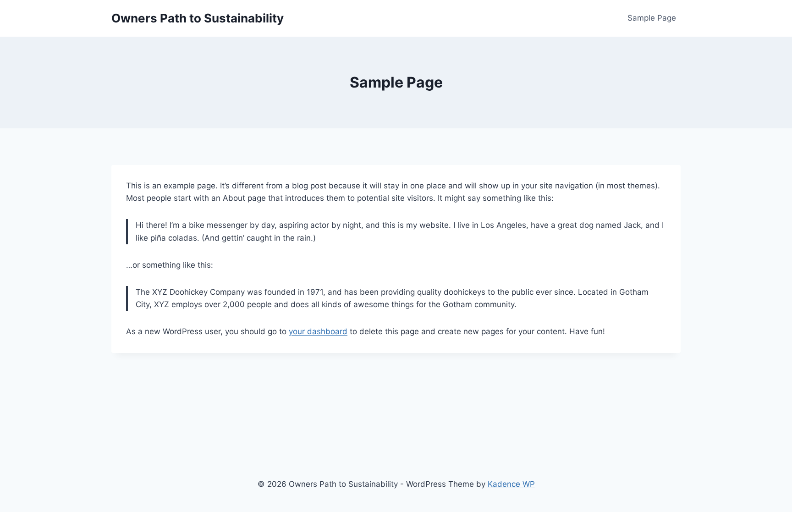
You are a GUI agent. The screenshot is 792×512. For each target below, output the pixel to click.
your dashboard (318, 331)
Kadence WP (511, 484)
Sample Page (651, 17)
